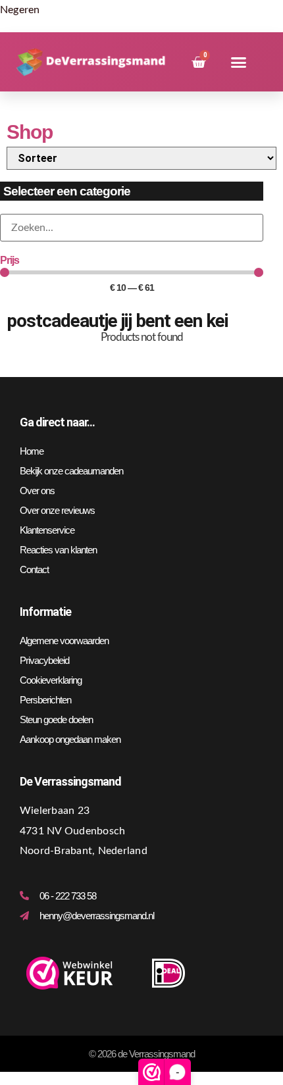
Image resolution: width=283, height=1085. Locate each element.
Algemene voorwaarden (64, 640)
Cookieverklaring (51, 680)
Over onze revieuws (57, 510)
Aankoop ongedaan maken (70, 739)
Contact (34, 569)
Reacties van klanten (58, 549)
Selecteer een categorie (66, 191)
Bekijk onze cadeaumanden (71, 470)
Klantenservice (47, 530)
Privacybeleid (44, 660)
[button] (238, 62)
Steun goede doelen (56, 719)
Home (31, 451)
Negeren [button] (20, 10)
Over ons (37, 490)
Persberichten (45, 699)
